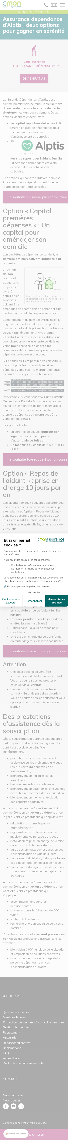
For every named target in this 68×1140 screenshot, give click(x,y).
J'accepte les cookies (56, 601)
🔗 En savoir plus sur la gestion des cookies (26, 586)
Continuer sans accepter (11, 601)
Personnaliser (34, 600)
